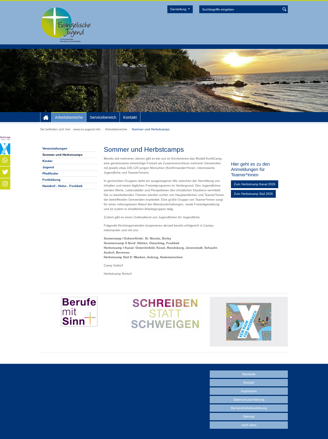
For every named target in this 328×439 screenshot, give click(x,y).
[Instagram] (5, 183)
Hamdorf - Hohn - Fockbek (62, 186)
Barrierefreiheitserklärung (249, 408)
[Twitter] (5, 172)
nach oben (248, 425)
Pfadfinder (50, 173)
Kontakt (130, 117)
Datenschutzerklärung (248, 399)
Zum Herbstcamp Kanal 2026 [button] (254, 184)
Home (45, 117)
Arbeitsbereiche (69, 117)
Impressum (249, 391)
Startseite (248, 374)
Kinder (47, 161)
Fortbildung (51, 179)
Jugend (48, 167)
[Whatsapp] (5, 160)
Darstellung (178, 9)
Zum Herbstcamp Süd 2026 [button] (253, 194)
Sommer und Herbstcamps (62, 154)
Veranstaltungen (54, 148)
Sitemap (249, 416)
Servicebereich (103, 117)
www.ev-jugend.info (87, 129)
